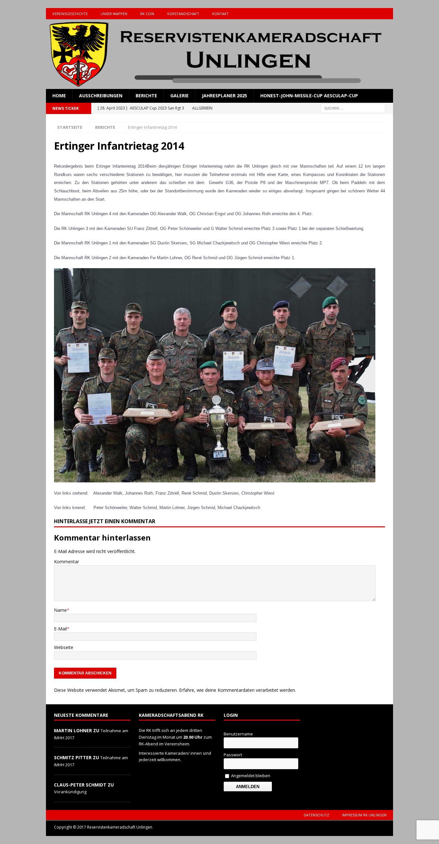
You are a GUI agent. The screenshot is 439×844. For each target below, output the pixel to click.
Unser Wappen (114, 13)
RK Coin (147, 13)
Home (59, 95)
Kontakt (220, 13)
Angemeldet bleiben (250, 775)
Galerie (179, 95)
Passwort (233, 755)
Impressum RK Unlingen (364, 815)
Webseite (63, 647)
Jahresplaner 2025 (224, 95)
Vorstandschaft (183, 13)
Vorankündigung (70, 792)
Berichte (146, 95)
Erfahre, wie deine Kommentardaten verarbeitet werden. (237, 690)
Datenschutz (316, 815)
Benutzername (238, 734)
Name (60, 610)
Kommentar (66, 561)
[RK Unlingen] (219, 85)
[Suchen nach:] (353, 108)
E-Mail (60, 629)
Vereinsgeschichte (70, 13)
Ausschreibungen (100, 95)
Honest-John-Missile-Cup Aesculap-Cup (309, 95)
